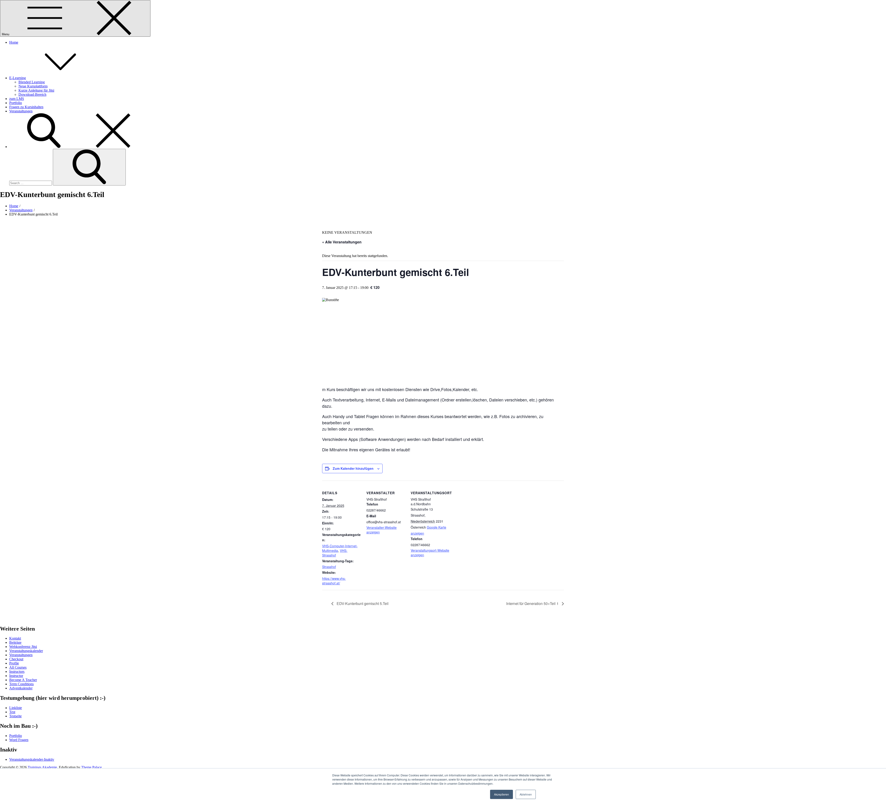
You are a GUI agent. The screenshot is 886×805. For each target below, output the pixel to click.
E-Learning (17, 78)
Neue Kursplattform (33, 86)
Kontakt (15, 638)
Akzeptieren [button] (501, 794)
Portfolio (15, 103)
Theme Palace (91, 767)
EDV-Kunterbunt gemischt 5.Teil (362, 603)
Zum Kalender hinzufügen (353, 468)
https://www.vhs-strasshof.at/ (334, 580)
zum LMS (16, 99)
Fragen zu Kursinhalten (26, 107)
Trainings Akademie (42, 767)
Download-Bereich (32, 94)
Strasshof (329, 566)
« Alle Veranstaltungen (342, 242)
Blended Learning (31, 82)
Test (12, 712)
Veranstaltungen (21, 111)
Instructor (16, 676)
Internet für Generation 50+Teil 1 (533, 603)
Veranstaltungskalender (26, 651)
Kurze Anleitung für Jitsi (36, 90)
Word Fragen (18, 740)
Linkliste (15, 708)
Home (13, 42)
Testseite (15, 716)
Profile (14, 663)
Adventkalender (21, 688)
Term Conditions (21, 684)
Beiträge (15, 642)
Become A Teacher (23, 680)
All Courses (18, 667)
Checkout (16, 659)
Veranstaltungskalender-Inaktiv (31, 759)
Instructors (16, 671)
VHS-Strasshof (334, 552)
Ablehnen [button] (526, 794)
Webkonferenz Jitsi (23, 647)
